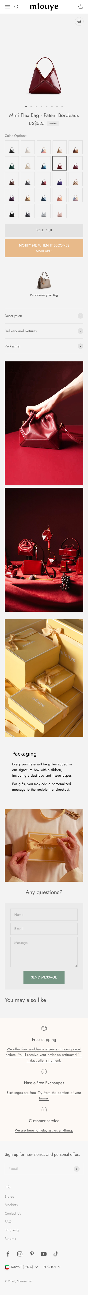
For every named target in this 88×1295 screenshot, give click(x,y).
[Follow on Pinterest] (32, 1254)
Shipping (12, 1230)
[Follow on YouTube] (44, 1254)
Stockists (11, 1205)
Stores (9, 1196)
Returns (10, 1238)
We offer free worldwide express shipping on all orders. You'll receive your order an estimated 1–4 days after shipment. (44, 1055)
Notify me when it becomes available (44, 248)
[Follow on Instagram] (20, 1254)
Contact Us (13, 1213)
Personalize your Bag (44, 295)
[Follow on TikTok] (56, 1254)
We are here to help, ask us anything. (44, 1130)
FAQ (8, 1221)
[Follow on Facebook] (8, 1254)
